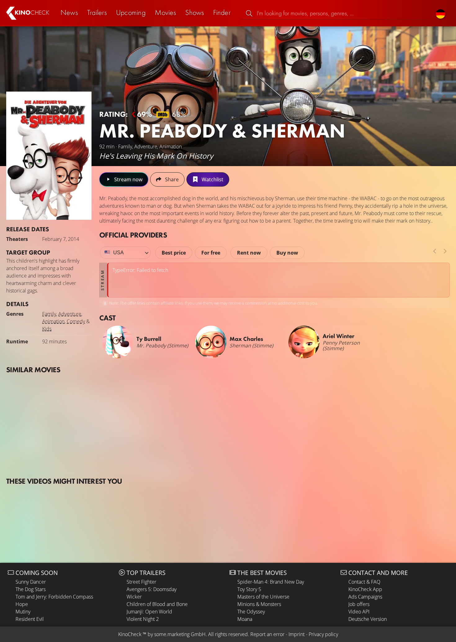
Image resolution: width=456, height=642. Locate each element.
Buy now (287, 252)
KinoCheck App (365, 589)
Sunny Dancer (31, 582)
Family (49, 313)
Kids (46, 328)
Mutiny (23, 611)
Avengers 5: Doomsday (152, 589)
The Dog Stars (31, 589)
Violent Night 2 (143, 619)
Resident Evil (30, 619)
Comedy (76, 321)
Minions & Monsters (259, 604)
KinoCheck (129, 634)
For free (210, 252)
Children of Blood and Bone (157, 604)
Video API (358, 611)
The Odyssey (251, 611)
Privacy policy (323, 634)
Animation (53, 321)
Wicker (134, 597)
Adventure (69, 313)
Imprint (296, 634)
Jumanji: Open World (149, 611)
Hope (22, 604)
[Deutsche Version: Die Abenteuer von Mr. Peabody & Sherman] (440, 13)
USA (118, 252)
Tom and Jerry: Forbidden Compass (54, 597)
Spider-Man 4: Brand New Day (270, 582)
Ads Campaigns (365, 597)
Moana (244, 619)
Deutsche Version (367, 619)
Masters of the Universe (263, 597)
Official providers (133, 235)
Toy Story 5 (249, 589)
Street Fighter (141, 582)
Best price (174, 252)
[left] (434, 251)
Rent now (249, 252)
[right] (445, 251)
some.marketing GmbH (180, 634)
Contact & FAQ (364, 582)
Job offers (358, 604)
